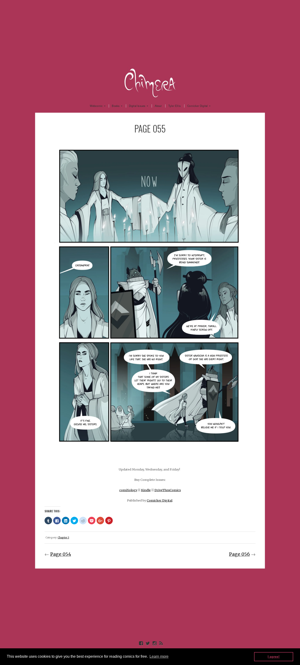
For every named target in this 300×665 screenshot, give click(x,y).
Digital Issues (137, 106)
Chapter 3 (63, 537)
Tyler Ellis (174, 106)
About (158, 106)
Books (116, 106)
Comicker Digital (197, 106)
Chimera (150, 82)
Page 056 (239, 554)
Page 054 (60, 554)
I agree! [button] (274, 656)
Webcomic (96, 106)
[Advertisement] (150, 33)
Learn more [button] (159, 656)
